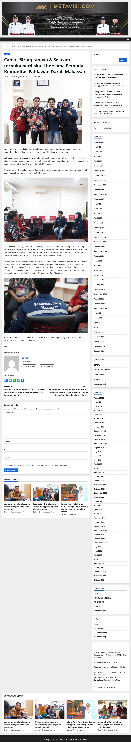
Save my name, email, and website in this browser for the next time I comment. (36, 465)
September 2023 (100, 294)
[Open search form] (128, 39)
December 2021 (100, 341)
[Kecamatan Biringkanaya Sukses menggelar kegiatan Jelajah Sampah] (46, 492)
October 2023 (99, 289)
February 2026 (99, 171)
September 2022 (100, 308)
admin (8, 77)
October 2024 (99, 246)
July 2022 (97, 313)
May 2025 (98, 213)
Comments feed (100, 632)
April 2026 (98, 161)
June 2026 (98, 152)
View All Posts (47, 366)
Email (7, 449)
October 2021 (99, 351)
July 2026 (97, 147)
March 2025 (98, 223)
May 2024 (98, 265)
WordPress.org (100, 637)
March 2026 (98, 166)
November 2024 (100, 242)
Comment (8, 412)
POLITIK (97, 379)
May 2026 (98, 156)
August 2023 (99, 299)
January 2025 (99, 232)
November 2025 (100, 185)
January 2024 (99, 285)
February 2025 (99, 228)
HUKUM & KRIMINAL (102, 370)
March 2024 (98, 275)
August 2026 (99, 142)
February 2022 (99, 332)
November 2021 (100, 346)
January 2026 (99, 175)
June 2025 (98, 208)
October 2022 (99, 303)
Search (97, 54)
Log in (96, 624)
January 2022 (99, 337)
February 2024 (99, 280)
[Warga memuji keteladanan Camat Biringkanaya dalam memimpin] (17, 492)
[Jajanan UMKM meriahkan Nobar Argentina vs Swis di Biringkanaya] (112, 709)
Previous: (25, 390)
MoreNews (73, 739)
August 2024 (99, 256)
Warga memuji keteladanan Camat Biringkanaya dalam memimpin (17, 506)
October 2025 (99, 190)
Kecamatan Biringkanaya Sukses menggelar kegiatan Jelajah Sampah (45, 506)
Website (7, 457)
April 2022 (98, 323)
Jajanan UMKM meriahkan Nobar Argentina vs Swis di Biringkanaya (110, 724)
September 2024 (100, 251)
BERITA (7, 54)
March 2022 (98, 327)
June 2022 (98, 318)
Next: (68, 390)
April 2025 (98, 218)
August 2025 (99, 199)
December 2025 (100, 180)
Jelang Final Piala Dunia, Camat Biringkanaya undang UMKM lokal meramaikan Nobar (74, 508)
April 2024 (98, 270)
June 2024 (98, 261)
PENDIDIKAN (99, 374)
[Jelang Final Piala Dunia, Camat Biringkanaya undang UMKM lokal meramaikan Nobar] (74, 492)
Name (7, 441)
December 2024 (100, 237)
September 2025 (100, 194)
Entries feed (99, 628)
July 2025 (97, 204)
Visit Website (29, 366)
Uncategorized (100, 384)
